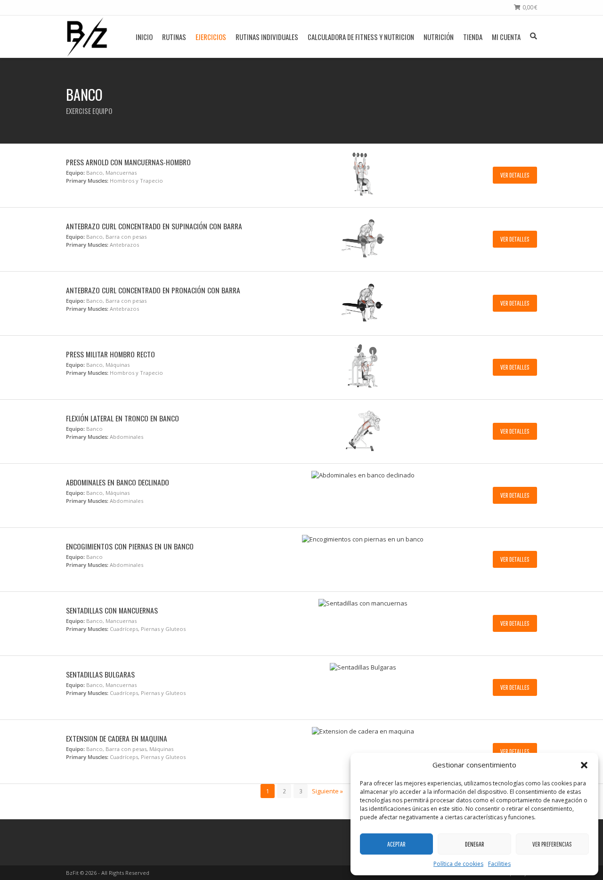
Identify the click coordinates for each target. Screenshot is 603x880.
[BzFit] (87, 36)
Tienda (472, 37)
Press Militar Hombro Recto (110, 354)
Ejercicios (211, 37)
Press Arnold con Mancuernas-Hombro (128, 162)
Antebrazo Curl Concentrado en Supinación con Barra (154, 226)
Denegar (474, 844)
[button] (584, 765)
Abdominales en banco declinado (117, 482)
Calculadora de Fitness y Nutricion (361, 37)
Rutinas (174, 37)
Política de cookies (458, 864)
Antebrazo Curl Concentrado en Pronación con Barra (153, 290)
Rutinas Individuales (267, 37)
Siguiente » (327, 791)
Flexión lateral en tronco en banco (122, 418)
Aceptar (396, 844)
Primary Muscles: (87, 180)
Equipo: (75, 172)
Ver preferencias (552, 844)
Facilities (499, 864)
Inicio (144, 37)
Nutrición (439, 37)
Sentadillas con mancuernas (112, 610)
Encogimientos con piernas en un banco (130, 546)
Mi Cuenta (506, 37)
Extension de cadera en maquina (116, 738)
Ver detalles (515, 175)
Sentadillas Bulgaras (100, 674)
